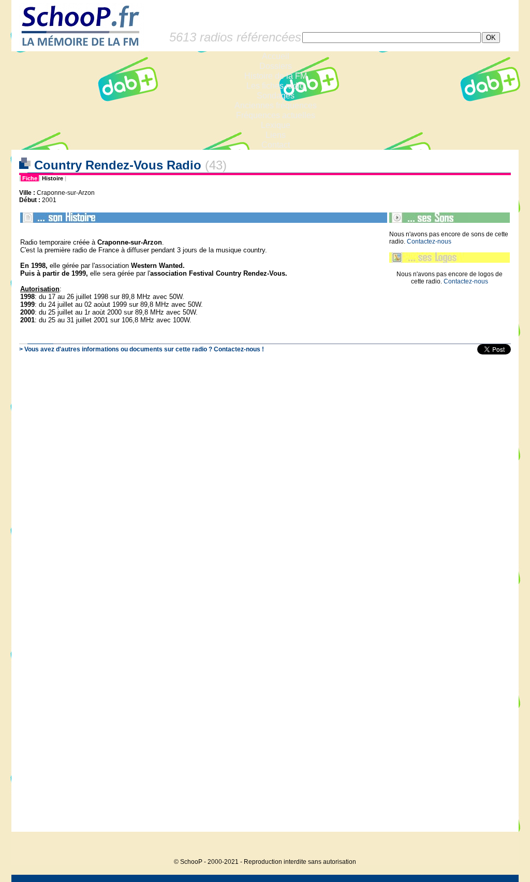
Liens (276, 135)
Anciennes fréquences (275, 105)
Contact (275, 144)
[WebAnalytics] (498, 846)
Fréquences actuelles (275, 115)
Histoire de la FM (275, 76)
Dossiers (275, 66)
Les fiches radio (275, 85)
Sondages (276, 95)
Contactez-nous (429, 241)
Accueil (275, 56)
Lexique (275, 125)
